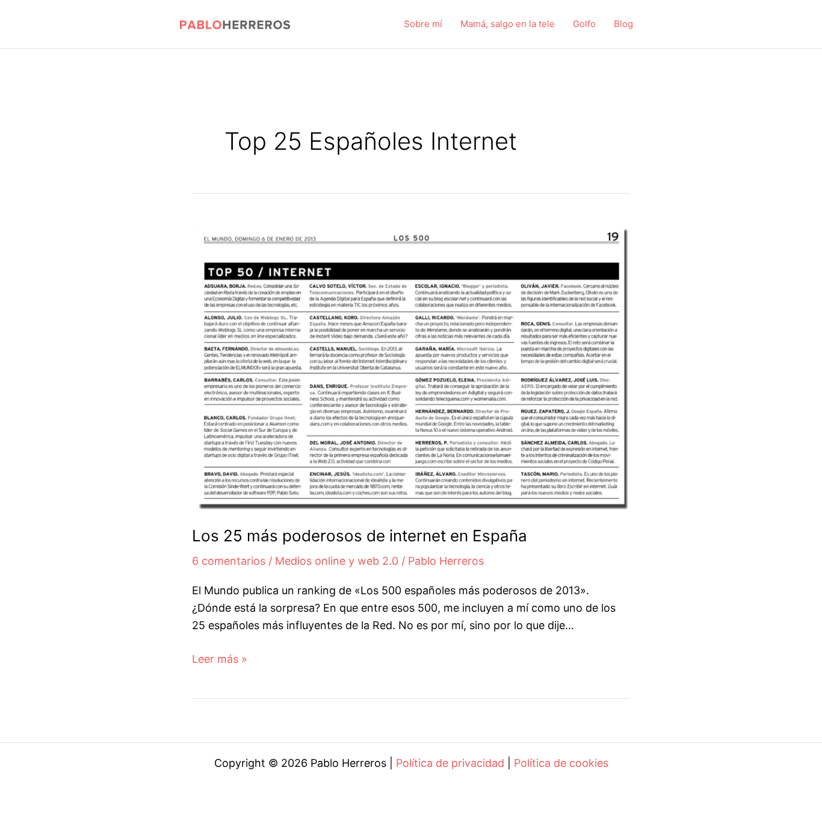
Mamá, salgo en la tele (507, 23)
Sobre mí (423, 23)
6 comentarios (228, 561)
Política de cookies (561, 763)
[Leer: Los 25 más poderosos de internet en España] (411, 364)
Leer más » (219, 660)
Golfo (584, 23)
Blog (623, 23)
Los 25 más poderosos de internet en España (359, 535)
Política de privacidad (450, 763)
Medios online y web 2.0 (336, 561)
